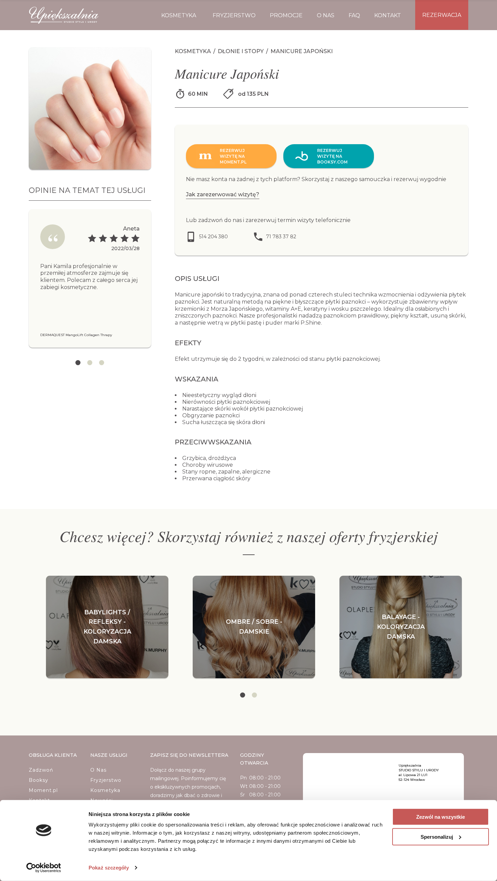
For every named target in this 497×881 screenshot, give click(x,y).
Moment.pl (43, 790)
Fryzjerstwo (105, 780)
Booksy (38, 780)
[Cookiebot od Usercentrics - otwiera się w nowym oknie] (43, 868)
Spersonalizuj (437, 836)
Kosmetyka (193, 51)
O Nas (98, 770)
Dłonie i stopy (241, 51)
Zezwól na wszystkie (440, 817)
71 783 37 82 (281, 237)
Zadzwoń (41, 770)
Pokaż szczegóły (109, 868)
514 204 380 (213, 237)
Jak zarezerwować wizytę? (222, 194)
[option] (90, 278)
